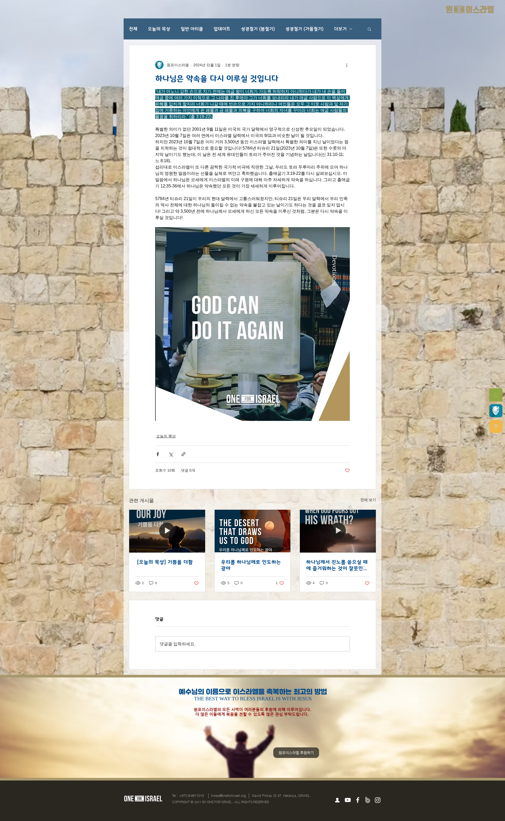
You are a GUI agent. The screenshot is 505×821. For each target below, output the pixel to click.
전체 (133, 29)
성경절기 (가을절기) (304, 29)
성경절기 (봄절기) (258, 29)
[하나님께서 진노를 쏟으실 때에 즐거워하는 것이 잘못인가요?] (338, 531)
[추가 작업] (347, 65)
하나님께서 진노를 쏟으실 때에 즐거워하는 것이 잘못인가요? (337, 565)
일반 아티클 (192, 29)
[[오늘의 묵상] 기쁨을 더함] (167, 531)
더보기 (340, 29)
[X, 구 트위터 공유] (170, 454)
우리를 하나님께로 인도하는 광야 (251, 565)
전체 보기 (368, 500)
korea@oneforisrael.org (228, 795)
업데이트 (222, 29)
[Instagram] (377, 800)
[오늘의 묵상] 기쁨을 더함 (164, 562)
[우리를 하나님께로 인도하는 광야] (253, 531)
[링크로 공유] (183, 454)
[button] (495, 394)
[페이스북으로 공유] (157, 454)
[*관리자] (337, 800)
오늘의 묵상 (159, 29)
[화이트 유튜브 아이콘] (347, 800)
